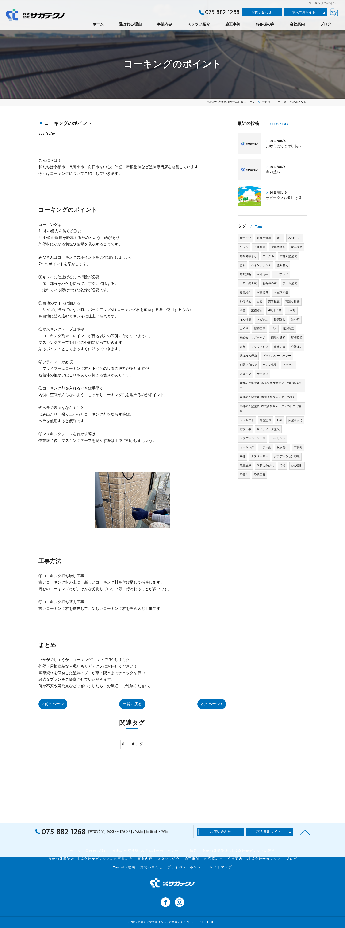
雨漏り (298, 447)
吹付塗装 (245, 301)
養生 (279, 238)
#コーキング (132, 744)
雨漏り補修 (292, 301)
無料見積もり (248, 256)
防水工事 (245, 429)
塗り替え (282, 265)
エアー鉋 (265, 447)
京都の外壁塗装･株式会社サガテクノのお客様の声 (270, 385)
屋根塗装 (297, 337)
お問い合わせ (262, 12)
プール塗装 (290, 283)
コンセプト (247, 420)
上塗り (244, 328)
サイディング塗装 (268, 429)
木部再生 (262, 274)
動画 (279, 420)
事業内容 (279, 346)
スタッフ (245, 373)
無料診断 (245, 274)
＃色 (242, 310)
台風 (259, 301)
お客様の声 (270, 283)
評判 (242, 346)
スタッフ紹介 (259, 346)
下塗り (291, 310)
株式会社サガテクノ (252, 337)
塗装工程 (259, 474)
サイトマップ (221, 867)
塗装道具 (262, 292)
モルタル (268, 256)
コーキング (247, 447)
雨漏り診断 (278, 337)
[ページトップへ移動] (305, 831)
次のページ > (211, 704)
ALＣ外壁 (245, 319)
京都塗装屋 (264, 238)
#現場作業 (274, 310)
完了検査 (274, 301)
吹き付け (282, 447)
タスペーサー (259, 456)
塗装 (242, 265)
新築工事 (259, 328)
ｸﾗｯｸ (283, 465)
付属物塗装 (278, 247)
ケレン (244, 247)
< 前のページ (53, 704)
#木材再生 (294, 238)
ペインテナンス (261, 265)
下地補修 (259, 247)
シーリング (278, 438)
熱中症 (295, 319)
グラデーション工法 (252, 438)
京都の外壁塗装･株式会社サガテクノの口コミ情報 (270, 409)
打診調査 (288, 328)
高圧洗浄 (245, 465)
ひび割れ (297, 465)
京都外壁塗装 (288, 256)
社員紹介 (245, 292)
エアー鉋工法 (248, 283)
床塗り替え (295, 420)
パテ (274, 328)
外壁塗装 (265, 420)
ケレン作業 (270, 365)
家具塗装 (297, 247)
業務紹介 (257, 310)
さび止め (262, 319)
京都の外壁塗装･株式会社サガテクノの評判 (267, 397)
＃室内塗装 (281, 292)
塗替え (244, 474)
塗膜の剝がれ (265, 465)
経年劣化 (245, 238)
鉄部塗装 (279, 319)
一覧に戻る (132, 704)
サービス (262, 373)
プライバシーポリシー (277, 355)
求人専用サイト (303, 12)
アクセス (288, 365)
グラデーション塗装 (287, 456)
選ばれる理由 (248, 355)
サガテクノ (281, 274)
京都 (242, 456)
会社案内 (297, 346)
